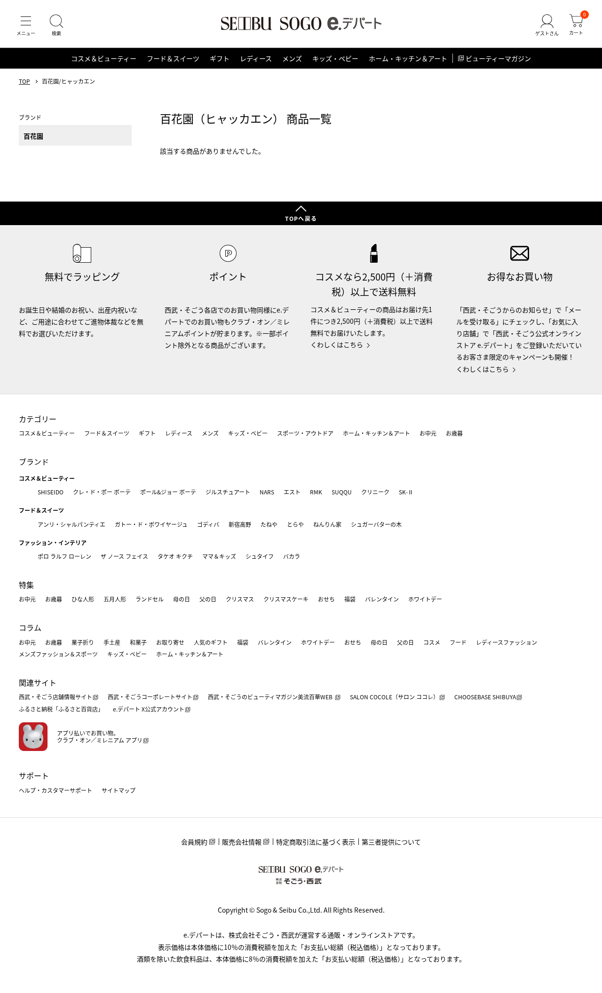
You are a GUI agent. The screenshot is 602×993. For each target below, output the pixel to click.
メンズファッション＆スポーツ (58, 654)
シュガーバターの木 (376, 524)
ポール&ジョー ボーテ (168, 492)
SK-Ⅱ (406, 492)
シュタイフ (260, 556)
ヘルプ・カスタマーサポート (55, 790)
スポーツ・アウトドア (305, 433)
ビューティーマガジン (498, 58)
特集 (26, 584)
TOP (24, 81)
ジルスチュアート (228, 492)
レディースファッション (506, 642)
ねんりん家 (327, 524)
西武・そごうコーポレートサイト (150, 697)
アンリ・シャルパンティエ (71, 524)
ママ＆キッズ (219, 556)
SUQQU (342, 492)
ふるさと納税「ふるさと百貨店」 (61, 709)
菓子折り (82, 642)
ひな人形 (82, 599)
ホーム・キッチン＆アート (408, 58)
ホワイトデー (425, 599)
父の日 (207, 599)
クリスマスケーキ (286, 599)
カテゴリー (37, 418)
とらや (295, 524)
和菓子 (138, 642)
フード (458, 642)
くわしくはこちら (336, 344)
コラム (30, 627)
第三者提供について (391, 841)
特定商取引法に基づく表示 (315, 841)
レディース (256, 58)
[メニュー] (26, 25)
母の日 (181, 599)
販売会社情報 (241, 841)
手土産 (111, 642)
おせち (326, 599)
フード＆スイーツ (173, 58)
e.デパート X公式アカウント (148, 709)
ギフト (220, 58)
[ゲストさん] (547, 25)
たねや (269, 524)
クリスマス (240, 599)
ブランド (34, 461)
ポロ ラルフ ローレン (64, 556)
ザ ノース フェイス (124, 556)
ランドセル (149, 599)
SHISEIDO (50, 492)
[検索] (56, 25)
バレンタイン (382, 599)
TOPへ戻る (301, 218)
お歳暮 (454, 433)
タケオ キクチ (175, 556)
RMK (316, 492)
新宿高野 (240, 524)
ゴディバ (208, 524)
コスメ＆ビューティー (103, 58)
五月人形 (114, 599)
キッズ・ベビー (335, 58)
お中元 (428, 433)
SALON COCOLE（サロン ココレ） (394, 697)
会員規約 (194, 841)
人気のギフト (211, 642)
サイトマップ (118, 790)
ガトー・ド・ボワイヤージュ (151, 524)
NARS (267, 492)
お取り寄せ (170, 642)
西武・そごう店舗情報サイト (55, 697)
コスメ (431, 642)
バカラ (291, 556)
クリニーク (375, 492)
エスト (292, 492)
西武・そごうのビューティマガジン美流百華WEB (271, 697)
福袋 (350, 599)
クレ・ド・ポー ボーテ (102, 492)
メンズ (292, 58)
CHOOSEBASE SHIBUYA (485, 697)
